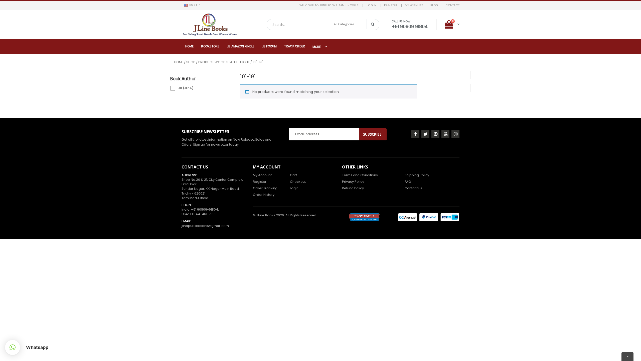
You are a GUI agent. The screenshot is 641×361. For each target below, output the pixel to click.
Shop (190, 62)
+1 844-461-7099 (203, 214)
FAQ (408, 181)
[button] (192, 5)
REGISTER (390, 5)
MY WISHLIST (414, 5)
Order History (263, 194)
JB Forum (269, 46)
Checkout (298, 181)
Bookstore (210, 46)
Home (189, 46)
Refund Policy (353, 188)
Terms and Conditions (360, 175)
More (316, 47)
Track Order (294, 46)
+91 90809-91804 (204, 209)
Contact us (413, 188)
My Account (262, 175)
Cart (293, 175)
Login (294, 188)
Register (259, 181)
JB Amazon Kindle (240, 46)
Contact (452, 5)
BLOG (434, 5)
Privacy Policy (353, 181)
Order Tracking (265, 188)
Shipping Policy (417, 175)
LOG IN (372, 5)
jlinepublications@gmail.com (205, 225)
